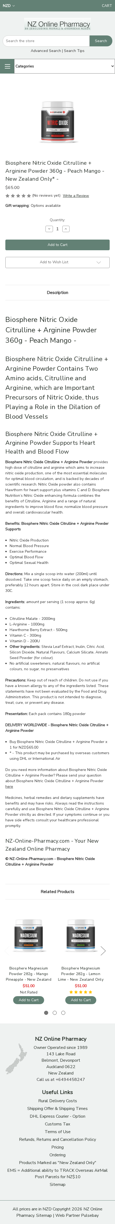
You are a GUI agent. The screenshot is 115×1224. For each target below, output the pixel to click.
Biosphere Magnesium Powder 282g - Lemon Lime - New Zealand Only (80, 974)
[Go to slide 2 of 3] (55, 1013)
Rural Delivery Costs (57, 1101)
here (9, 786)
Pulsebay (90, 1215)
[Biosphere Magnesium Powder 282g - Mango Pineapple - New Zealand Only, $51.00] (28, 935)
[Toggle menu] (7, 66)
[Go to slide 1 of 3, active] (46, 1013)
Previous (6, 951)
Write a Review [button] (76, 195)
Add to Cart (29, 1000)
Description (57, 293)
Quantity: (57, 220)
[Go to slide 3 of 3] (63, 1013)
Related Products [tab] (57, 892)
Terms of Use (58, 1132)
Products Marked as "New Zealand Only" (57, 1163)
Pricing (57, 1147)
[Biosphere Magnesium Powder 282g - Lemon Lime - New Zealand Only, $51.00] (80, 935)
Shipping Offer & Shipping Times (57, 1109)
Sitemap (58, 1184)
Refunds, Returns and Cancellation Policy (57, 1139)
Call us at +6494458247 (61, 1079)
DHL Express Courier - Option (57, 1116)
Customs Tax (57, 1124)
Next (103, 951)
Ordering (57, 1155)
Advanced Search (46, 50)
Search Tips (74, 50)
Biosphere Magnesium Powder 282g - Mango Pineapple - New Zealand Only (28, 974)
